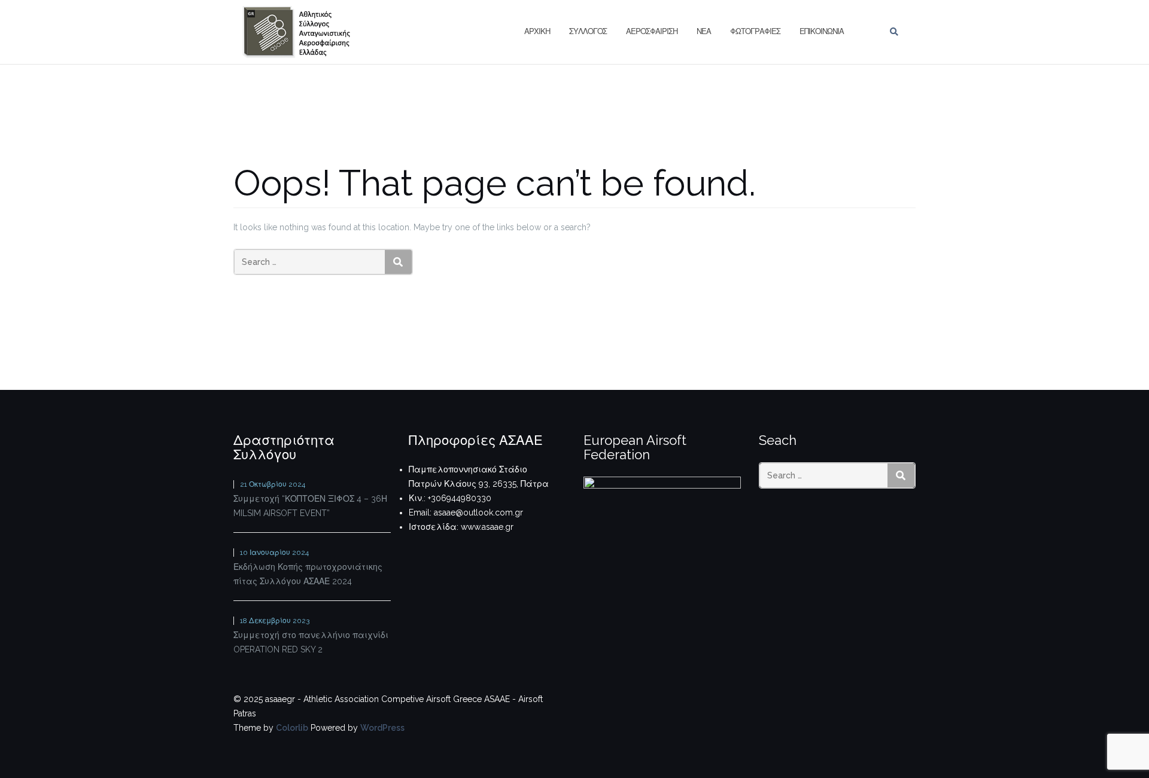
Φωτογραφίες (755, 31)
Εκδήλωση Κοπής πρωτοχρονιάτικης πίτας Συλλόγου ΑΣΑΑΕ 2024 (307, 574)
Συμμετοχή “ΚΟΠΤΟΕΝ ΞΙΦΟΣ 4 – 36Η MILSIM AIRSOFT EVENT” (310, 506)
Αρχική (537, 31)
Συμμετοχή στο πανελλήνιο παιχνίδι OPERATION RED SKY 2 (310, 642)
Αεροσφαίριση (651, 31)
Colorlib (292, 728)
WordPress (382, 728)
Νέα (704, 31)
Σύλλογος (588, 31)
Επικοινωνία (822, 31)
